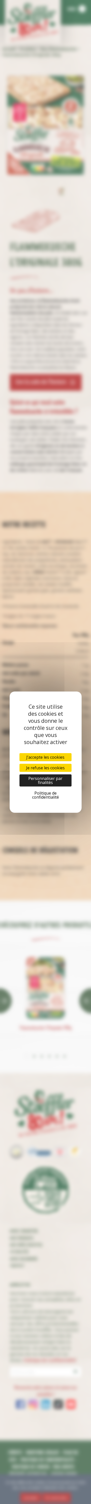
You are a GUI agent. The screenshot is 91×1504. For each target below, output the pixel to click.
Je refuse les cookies (45, 768)
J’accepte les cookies (45, 757)
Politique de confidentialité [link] (45, 795)
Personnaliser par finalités (45, 780)
